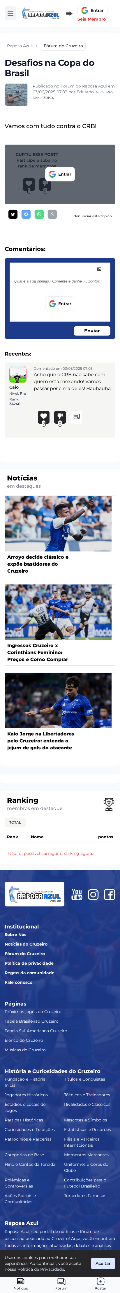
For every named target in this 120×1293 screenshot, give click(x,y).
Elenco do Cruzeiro (24, 1040)
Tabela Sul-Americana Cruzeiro (36, 1030)
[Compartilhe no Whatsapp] (39, 214)
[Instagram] (93, 894)
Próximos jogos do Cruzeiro (33, 1011)
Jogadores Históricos (26, 1094)
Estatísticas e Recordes (87, 1129)
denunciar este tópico (93, 216)
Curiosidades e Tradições (30, 1129)
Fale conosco (18, 982)
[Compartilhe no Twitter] (13, 214)
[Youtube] (77, 894)
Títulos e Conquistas (84, 1079)
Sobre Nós (15, 934)
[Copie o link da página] (52, 214)
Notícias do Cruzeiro (26, 944)
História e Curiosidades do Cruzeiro (52, 1071)
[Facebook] (109, 894)
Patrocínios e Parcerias (28, 1139)
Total (15, 822)
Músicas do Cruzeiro (25, 1049)
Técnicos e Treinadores (87, 1094)
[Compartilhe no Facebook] (26, 214)
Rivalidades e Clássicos (87, 1104)
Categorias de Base (24, 1154)
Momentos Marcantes (86, 1154)
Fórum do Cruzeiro (25, 953)
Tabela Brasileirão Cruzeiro (32, 1021)
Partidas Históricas (24, 1120)
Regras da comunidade (29, 972)
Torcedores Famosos (85, 1195)
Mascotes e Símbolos (85, 1120)
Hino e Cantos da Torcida (30, 1164)
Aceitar (103, 1263)
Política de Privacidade (40, 1269)
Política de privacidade (29, 963)
